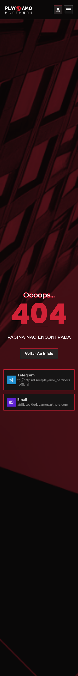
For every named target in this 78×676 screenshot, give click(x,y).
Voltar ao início (39, 354)
